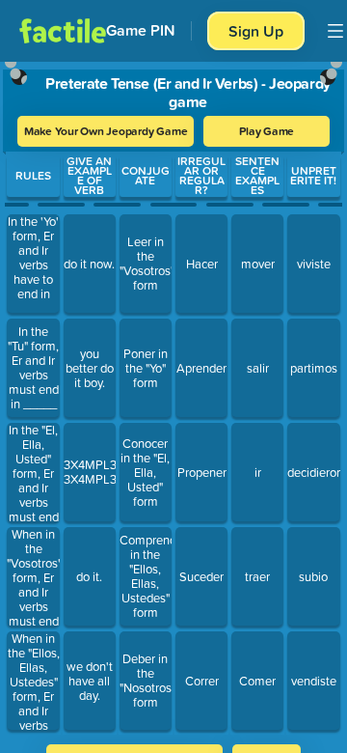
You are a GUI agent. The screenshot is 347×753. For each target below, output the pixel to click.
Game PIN (140, 30)
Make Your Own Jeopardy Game (106, 131)
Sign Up (255, 31)
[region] (173, 397)
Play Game (266, 131)
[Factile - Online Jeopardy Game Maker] (62, 30)
